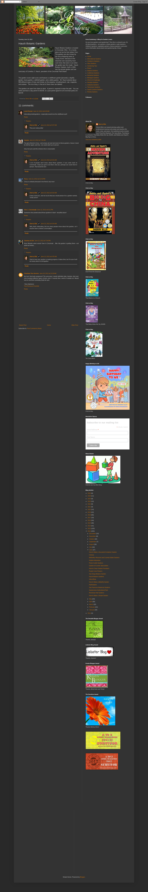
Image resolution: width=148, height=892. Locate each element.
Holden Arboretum (94, 560)
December (92, 533)
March (91, 604)
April (90, 601)
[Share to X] (47, 99)
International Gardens (94, 59)
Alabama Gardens (93, 85)
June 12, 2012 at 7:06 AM (38, 140)
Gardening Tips (92, 66)
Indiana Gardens (92, 70)
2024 (89, 499)
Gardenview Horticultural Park (98, 590)
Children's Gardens (93, 61)
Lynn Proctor (28, 111)
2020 (89, 509)
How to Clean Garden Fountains (99, 568)
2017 (89, 517)
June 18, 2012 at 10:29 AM (48, 273)
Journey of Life (29, 240)
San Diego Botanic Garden (97, 574)
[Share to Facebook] (50, 99)
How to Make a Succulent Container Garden (103, 552)
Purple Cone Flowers (95, 571)
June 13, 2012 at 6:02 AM (49, 193)
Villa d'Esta (92, 579)
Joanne (26, 140)
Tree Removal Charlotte (31, 286)
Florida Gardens (92, 92)
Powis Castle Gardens (96, 563)
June (91, 550)
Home (49, 325)
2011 (89, 613)
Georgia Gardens (92, 82)
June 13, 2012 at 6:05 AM (49, 256)
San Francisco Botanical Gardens (99, 587)
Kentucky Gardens (93, 75)
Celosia (91, 555)
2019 (89, 512)
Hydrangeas (93, 585)
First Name (91, 437)
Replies (28, 121)
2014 (89, 526)
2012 (89, 531)
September (93, 542)
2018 (89, 515)
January (92, 610)
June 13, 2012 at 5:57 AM (49, 125)
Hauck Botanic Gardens (96, 576)
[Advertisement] (103, 788)
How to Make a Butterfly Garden (99, 582)
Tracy (26, 179)
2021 (89, 507)
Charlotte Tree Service (31, 273)
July (90, 547)
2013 (89, 528)
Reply (26, 117)
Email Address (93, 430)
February (92, 607)
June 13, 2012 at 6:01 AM (49, 160)
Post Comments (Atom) (34, 328)
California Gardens (93, 73)
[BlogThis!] (45, 99)
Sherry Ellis (33, 125)
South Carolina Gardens (95, 89)
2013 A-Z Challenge (93, 80)
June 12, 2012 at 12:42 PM (36, 179)
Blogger (82, 877)
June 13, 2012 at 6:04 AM (49, 223)
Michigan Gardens (93, 78)
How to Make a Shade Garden (98, 595)
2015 (89, 523)
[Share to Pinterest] (52, 99)
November (92, 536)
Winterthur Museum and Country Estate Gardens (104, 557)
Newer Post (22, 325)
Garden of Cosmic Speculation (98, 566)
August (91, 544)
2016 (89, 520)
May (90, 599)
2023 (89, 501)
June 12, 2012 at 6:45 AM (41, 111)
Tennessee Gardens (93, 87)
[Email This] (43, 99)
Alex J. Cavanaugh (30, 210)
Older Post (74, 325)
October (92, 539)
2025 (89, 496)
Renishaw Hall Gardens (96, 593)
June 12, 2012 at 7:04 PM (43, 240)
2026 (89, 493)
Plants (89, 68)
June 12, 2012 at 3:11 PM (45, 210)
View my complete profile (93, 139)
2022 (89, 504)
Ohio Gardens (91, 63)
